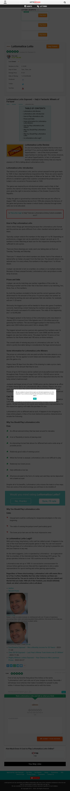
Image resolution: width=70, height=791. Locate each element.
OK (35, 398)
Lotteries (43, 6)
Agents (29, 6)
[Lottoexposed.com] (35, 2)
